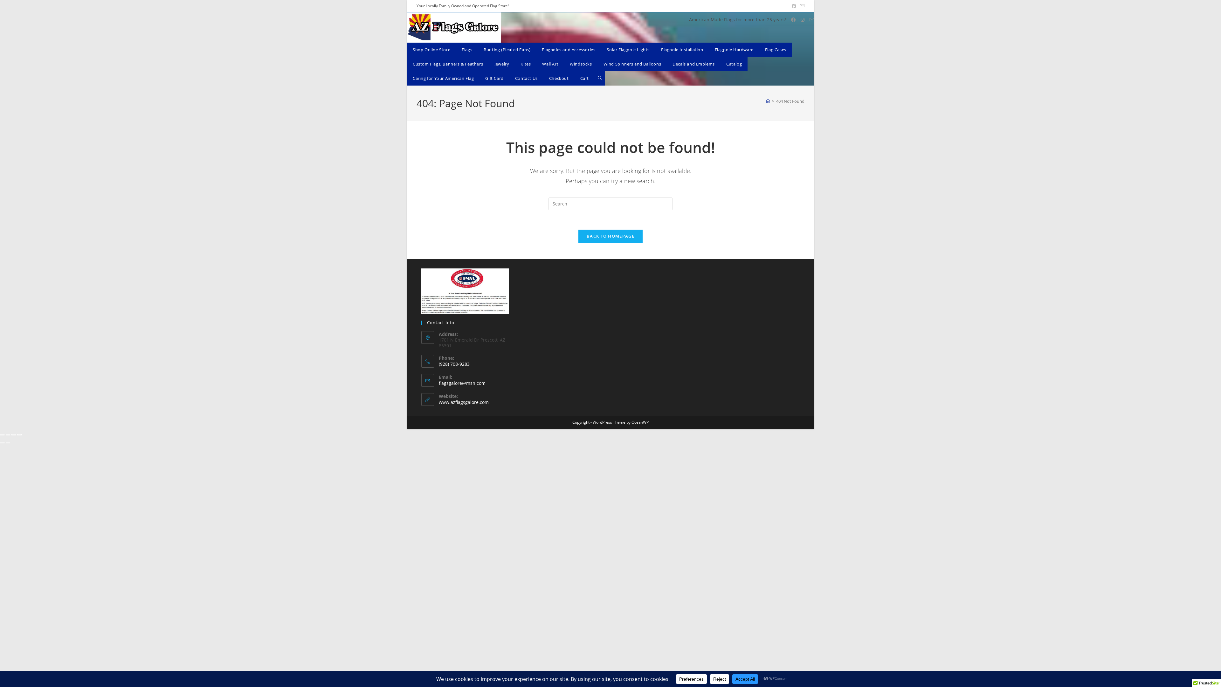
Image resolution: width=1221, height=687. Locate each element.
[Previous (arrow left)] (2, 442)
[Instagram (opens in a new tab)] (802, 19)
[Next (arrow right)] (8, 442)
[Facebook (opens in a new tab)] (794, 6)
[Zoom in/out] (2, 434)
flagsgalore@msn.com (462, 383)
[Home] (768, 101)
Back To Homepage (610, 236)
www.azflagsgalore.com (464, 402)
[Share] (13, 434)
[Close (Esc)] (19, 434)
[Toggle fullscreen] (8, 434)
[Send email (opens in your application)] (801, 6)
